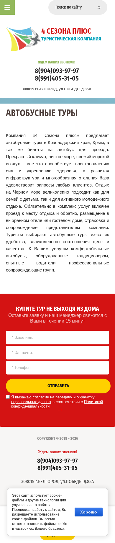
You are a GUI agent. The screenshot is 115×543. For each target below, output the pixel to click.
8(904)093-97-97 (57, 71)
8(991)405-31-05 (57, 78)
